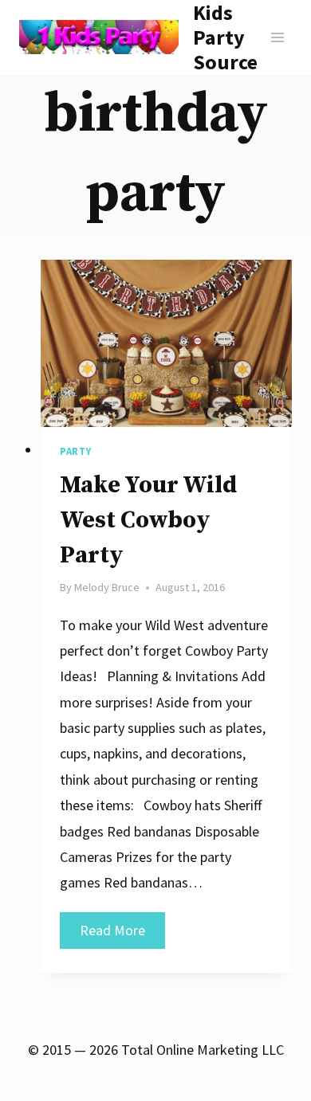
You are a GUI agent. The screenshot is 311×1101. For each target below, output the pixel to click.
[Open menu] (277, 37)
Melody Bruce (107, 587)
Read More (122, 934)
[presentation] (166, 343)
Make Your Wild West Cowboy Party (148, 520)
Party (75, 451)
